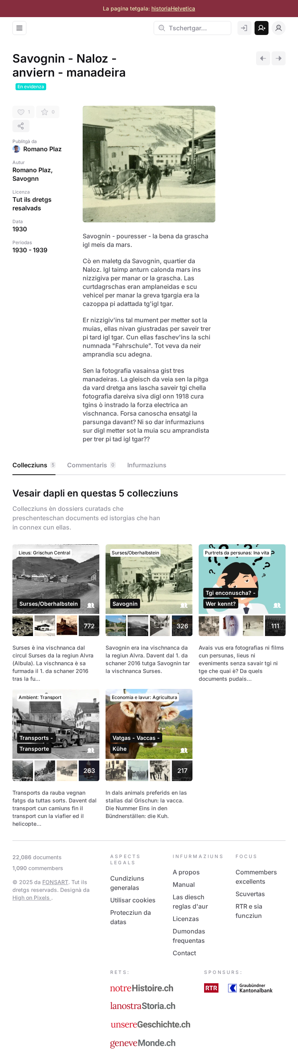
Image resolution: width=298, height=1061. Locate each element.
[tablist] (149, 465)
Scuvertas (250, 894)
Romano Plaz (42, 149)
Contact (184, 953)
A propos (186, 872)
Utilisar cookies (133, 900)
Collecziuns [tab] (33, 465)
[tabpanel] (149, 655)
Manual (184, 884)
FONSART (55, 882)
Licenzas (186, 919)
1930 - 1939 (29, 250)
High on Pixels (31, 897)
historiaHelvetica (173, 8)
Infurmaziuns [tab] (146, 465)
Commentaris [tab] (90, 465)
